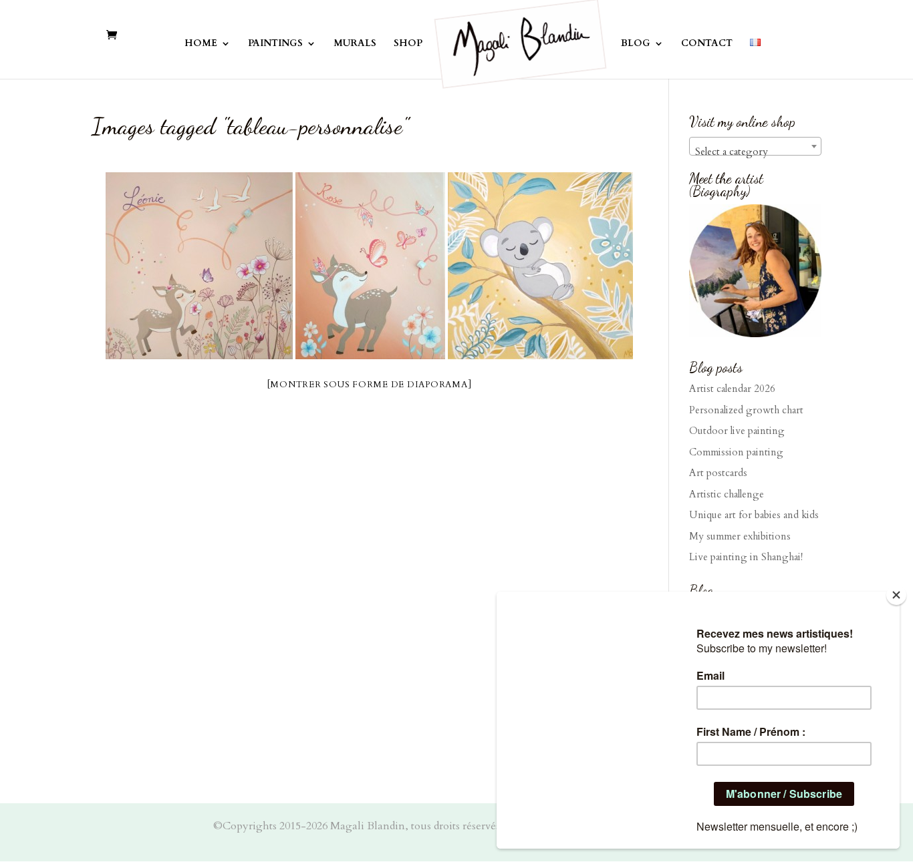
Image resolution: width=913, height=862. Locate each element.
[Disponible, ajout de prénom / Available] (540, 265)
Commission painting (736, 452)
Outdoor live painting (737, 430)
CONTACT (707, 44)
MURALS (355, 44)
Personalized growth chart (746, 410)
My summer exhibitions (740, 536)
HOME (200, 44)
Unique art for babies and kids (754, 514)
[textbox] (755, 152)
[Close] (896, 595)
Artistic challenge (726, 494)
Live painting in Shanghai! (746, 557)
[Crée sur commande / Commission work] (199, 265)
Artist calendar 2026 (732, 388)
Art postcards (718, 472)
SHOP (408, 44)
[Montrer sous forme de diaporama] (369, 385)
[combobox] (755, 146)
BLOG (635, 44)
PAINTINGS (275, 44)
